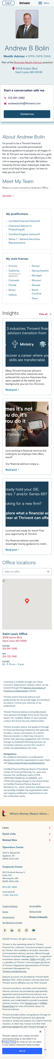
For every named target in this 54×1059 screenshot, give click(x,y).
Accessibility (35, 906)
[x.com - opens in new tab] (19, 930)
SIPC (43, 959)
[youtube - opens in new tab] (33, 930)
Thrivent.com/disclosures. (14, 971)
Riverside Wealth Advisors (28, 62)
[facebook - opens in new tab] (5, 930)
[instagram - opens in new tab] (26, 930)
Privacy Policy (9, 1042)
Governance (8, 917)
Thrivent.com (31, 1003)
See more (7, 195)
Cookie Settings (10, 906)
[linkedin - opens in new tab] (12, 930)
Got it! (22, 1051)
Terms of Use (35, 911)
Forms (5, 912)
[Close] (40, 1031)
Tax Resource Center (12, 922)
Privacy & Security (38, 917)
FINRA (33, 959)
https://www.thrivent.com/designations (26, 763)
